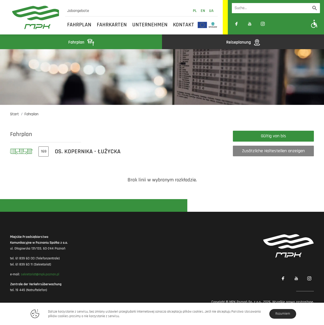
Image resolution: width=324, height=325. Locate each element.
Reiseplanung (239, 42)
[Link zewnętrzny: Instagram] (262, 23)
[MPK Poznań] (35, 17)
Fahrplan (79, 24)
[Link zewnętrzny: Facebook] (236, 23)
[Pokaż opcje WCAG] (314, 23)
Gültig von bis (273, 136)
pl (195, 10)
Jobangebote (78, 10)
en (203, 10)
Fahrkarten (112, 24)
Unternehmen (150, 24)
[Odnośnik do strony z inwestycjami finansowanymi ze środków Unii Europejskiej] (202, 24)
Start (14, 114)
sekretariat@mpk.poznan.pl (40, 274)
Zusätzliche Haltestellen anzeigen (273, 151)
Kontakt (183, 24)
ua (211, 10)
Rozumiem (282, 314)
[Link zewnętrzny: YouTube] (249, 23)
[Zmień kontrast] (275, 23)
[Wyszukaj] (314, 8)
